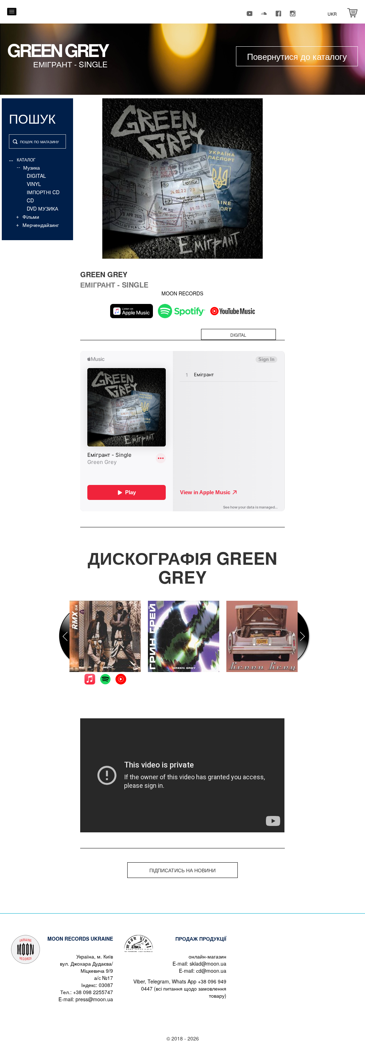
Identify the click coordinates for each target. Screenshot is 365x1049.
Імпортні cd (43, 192)
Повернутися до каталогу (297, 56)
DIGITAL (36, 175)
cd (30, 200)
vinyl (34, 183)
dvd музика (42, 208)
